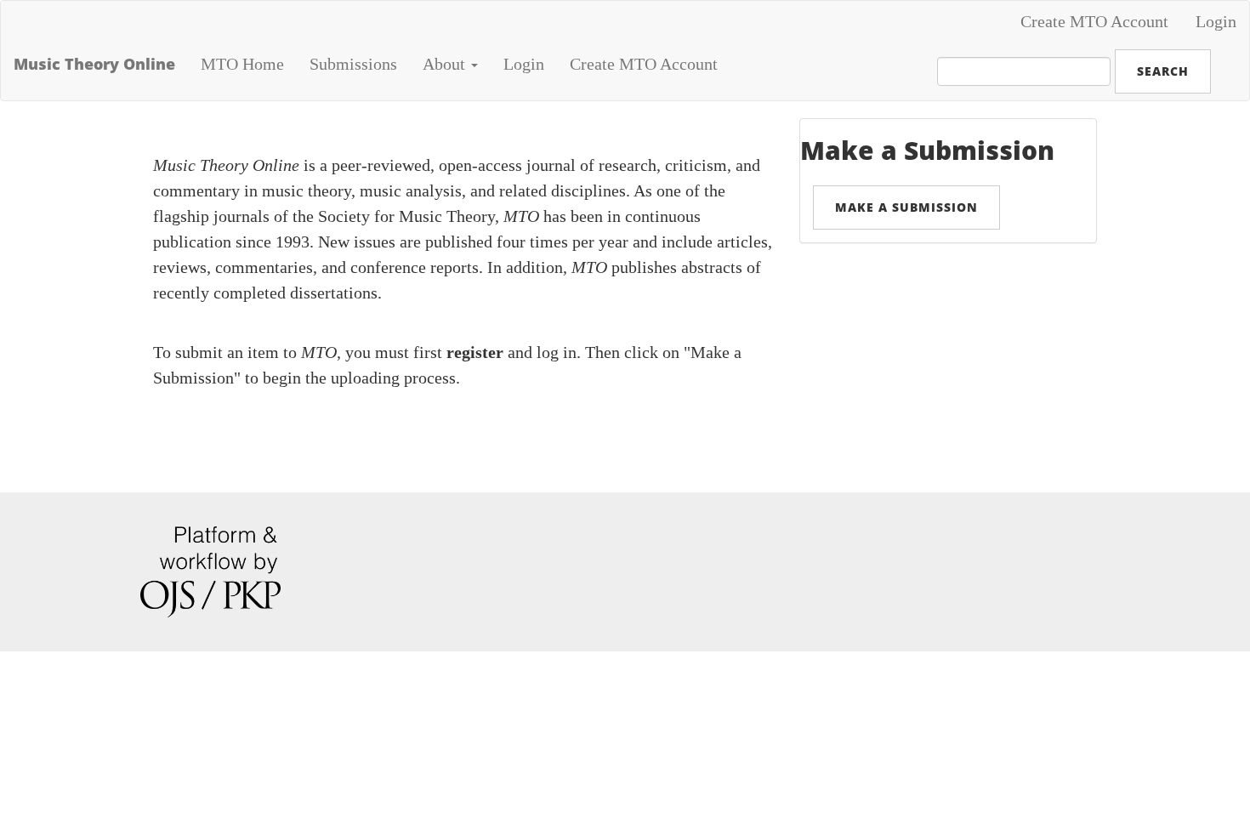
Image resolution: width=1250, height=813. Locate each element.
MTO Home (242, 63)
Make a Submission (906, 207)
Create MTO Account (1094, 21)
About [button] (446, 63)
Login (1216, 21)
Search (1163, 71)
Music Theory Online (94, 64)
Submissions (353, 63)
